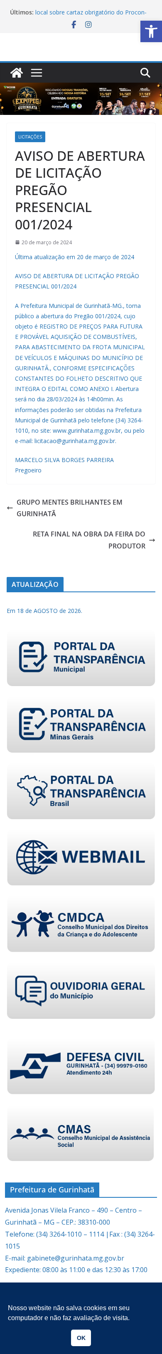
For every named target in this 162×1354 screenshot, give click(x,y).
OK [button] (81, 1338)
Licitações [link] (30, 137)
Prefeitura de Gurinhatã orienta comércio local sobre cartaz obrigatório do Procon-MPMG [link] (91, 15)
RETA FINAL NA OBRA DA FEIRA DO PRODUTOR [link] (89, 540)
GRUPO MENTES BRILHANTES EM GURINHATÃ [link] (70, 508)
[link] (151, 31)
